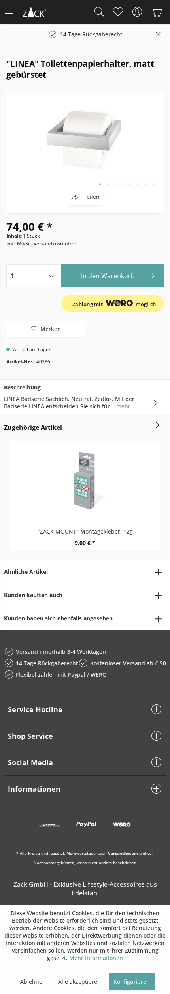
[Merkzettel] (118, 12)
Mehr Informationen (96, 958)
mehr (122, 406)
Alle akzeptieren (79, 981)
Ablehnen (33, 981)
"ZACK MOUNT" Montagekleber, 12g (85, 531)
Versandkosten (123, 853)
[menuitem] (11, 12)
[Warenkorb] (156, 12)
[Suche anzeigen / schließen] (97, 12)
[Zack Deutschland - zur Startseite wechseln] (33, 13)
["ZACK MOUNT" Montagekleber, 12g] (85, 480)
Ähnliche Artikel (26, 571)
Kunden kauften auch (33, 595)
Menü (11, 12)
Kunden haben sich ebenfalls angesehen (58, 618)
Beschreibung (22, 387)
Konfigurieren (131, 981)
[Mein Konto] (137, 12)
